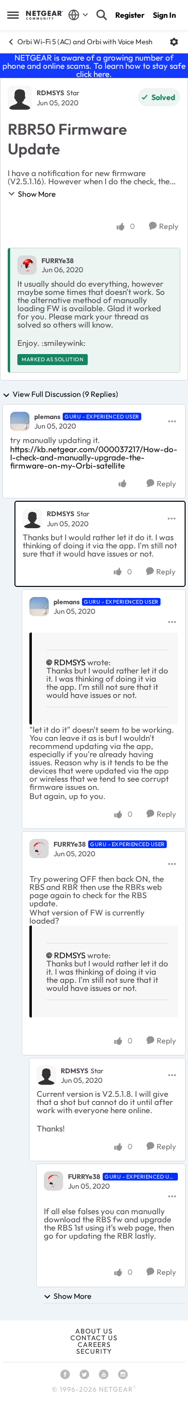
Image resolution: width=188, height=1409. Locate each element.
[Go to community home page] (44, 15)
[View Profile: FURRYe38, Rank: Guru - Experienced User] (39, 848)
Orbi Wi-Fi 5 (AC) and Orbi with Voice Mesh (84, 41)
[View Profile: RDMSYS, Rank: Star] (20, 98)
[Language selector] (78, 15)
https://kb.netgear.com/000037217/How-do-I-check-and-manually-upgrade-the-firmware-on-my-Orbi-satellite (93, 457)
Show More (37, 194)
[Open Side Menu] (13, 15)
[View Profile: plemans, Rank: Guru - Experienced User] (19, 421)
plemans (47, 416)
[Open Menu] (174, 42)
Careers (94, 1344)
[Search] (101, 15)
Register (130, 15)
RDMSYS (50, 92)
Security (94, 1351)
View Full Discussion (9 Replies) (65, 394)
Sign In (164, 15)
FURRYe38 (57, 260)
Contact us (94, 1337)
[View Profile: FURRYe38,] (27, 265)
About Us (94, 1331)
